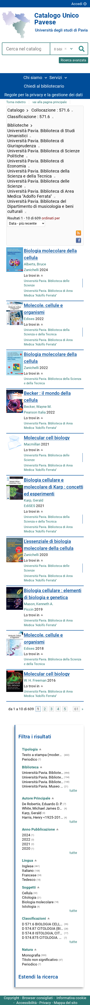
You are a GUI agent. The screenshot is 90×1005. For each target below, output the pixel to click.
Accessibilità (26, 1003)
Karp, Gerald (33, 500)
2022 (26, 839)
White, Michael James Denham (42, 808)
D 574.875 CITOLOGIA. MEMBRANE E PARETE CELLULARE (42, 937)
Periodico (29, 759)
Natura (27, 949)
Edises (29, 319)
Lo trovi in (31, 275)
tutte (73, 790)
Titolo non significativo (40, 960)
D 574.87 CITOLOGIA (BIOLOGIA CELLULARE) (42, 928)
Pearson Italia (35, 412)
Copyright (11, 998)
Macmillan (32, 444)
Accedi (76, 4)
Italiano (28, 870)
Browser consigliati (37, 998)
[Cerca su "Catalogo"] (26, 49)
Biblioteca (30, 767)
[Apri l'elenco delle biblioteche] (71, 48)
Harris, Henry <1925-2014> (42, 817)
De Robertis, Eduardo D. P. (42, 804)
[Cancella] (65, 48)
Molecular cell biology (47, 437)
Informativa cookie (71, 998)
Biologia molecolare (38, 902)
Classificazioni (34, 918)
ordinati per (51, 218)
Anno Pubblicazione (38, 829)
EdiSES (30, 506)
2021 (26, 844)
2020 (26, 848)
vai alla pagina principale (49, 102)
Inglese (27, 866)
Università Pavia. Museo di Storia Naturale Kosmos (42, 786)
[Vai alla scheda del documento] (14, 259)
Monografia (31, 955)
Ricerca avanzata (73, 60)
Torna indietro (16, 102)
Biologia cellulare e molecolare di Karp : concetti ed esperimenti (53, 487)
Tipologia (30, 749)
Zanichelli (32, 270)
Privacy (45, 1003)
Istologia (29, 906)
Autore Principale (36, 798)
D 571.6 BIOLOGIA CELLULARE (42, 924)
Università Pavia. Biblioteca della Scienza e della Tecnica (42, 773)
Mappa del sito (65, 1003)
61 (76, 709)
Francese (29, 875)
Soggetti (29, 887)
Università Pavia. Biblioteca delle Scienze (42, 782)
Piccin (29, 609)
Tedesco (29, 879)
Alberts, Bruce (35, 264)
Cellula (27, 893)
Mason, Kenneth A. (38, 604)
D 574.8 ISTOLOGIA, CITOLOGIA (42, 933)
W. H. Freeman (35, 680)
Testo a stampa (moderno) (42, 755)
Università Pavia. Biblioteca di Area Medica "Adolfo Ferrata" (42, 777)
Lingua (27, 860)
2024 (26, 835)
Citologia (29, 897)
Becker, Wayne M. (37, 406)
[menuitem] (35, 77)
